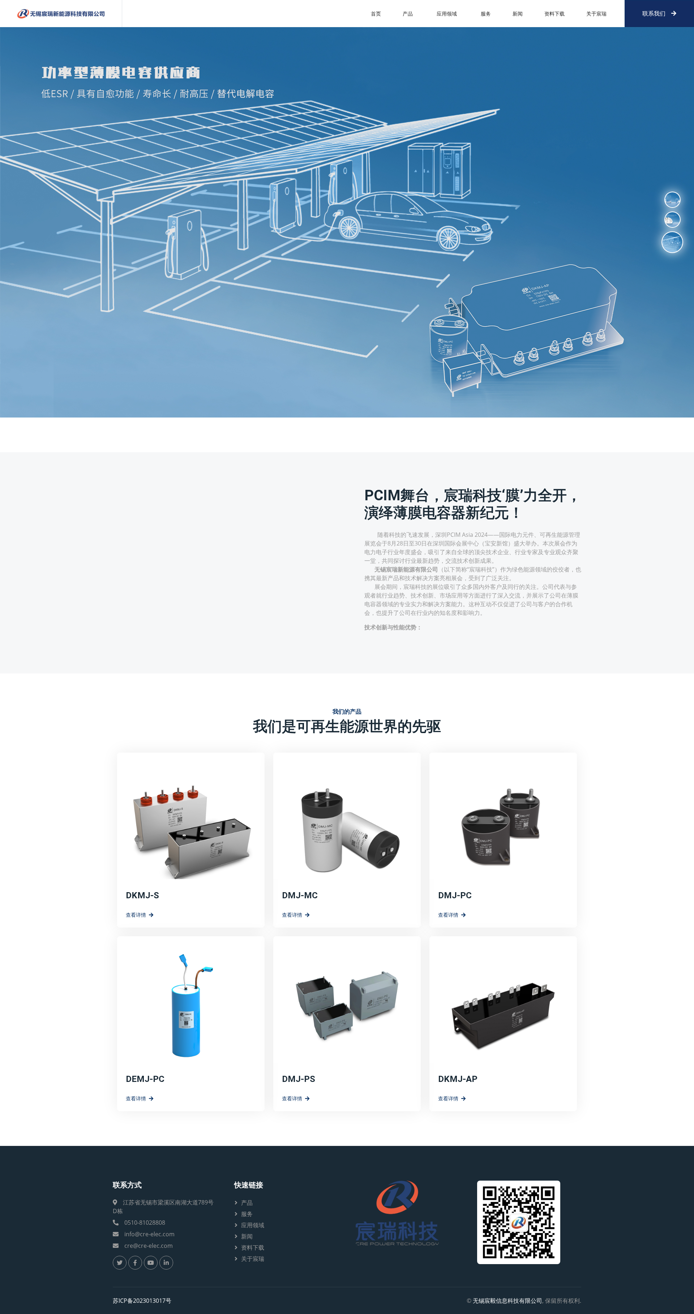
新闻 (518, 13)
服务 (486, 13)
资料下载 (554, 13)
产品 (408, 13)
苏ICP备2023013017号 (142, 1301)
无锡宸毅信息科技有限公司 (507, 1301)
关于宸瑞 (596, 13)
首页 (376, 13)
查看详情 (136, 914)
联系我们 (653, 13)
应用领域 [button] (447, 13)
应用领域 (252, 1225)
